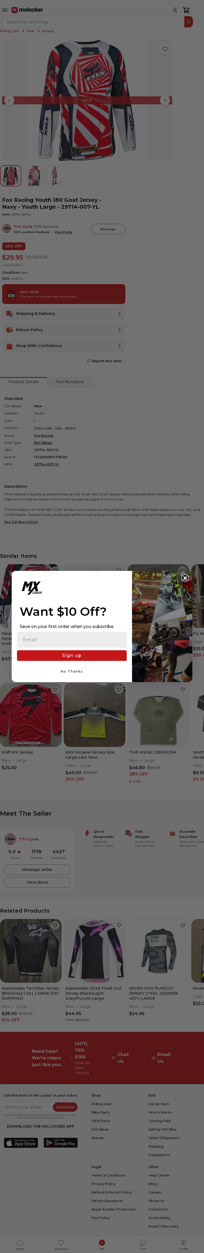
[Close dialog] (185, 578)
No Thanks (72, 671)
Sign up (72, 655)
